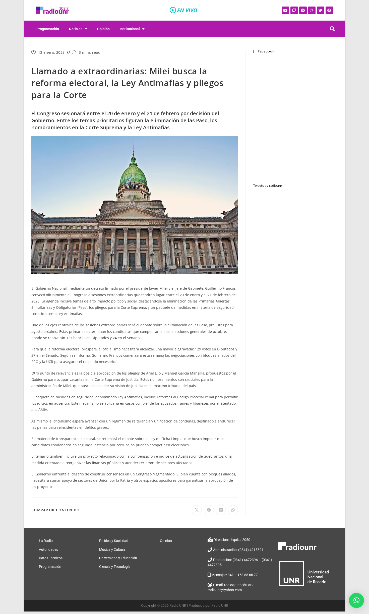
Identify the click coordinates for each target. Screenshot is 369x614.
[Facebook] (329, 10)
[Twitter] (320, 10)
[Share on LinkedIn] (221, 510)
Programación (47, 29)
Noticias (75, 29)
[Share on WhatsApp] (233, 510)
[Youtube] (285, 10)
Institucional (130, 29)
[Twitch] (294, 10)
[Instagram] (312, 10)
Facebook (266, 51)
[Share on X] (197, 510)
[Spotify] (303, 10)
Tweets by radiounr (267, 185)
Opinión (103, 29)
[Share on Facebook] (209, 510)
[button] (356, 600)
